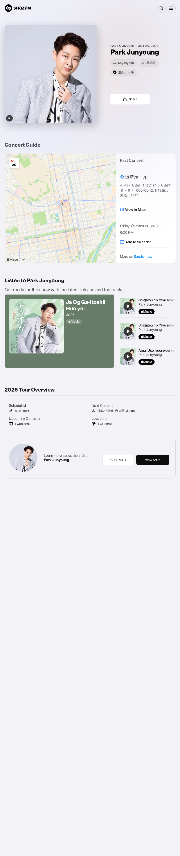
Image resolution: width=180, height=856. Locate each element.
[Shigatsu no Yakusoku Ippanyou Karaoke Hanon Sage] (128, 306)
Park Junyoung (150, 304)
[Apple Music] (88, 321)
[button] (171, 8)
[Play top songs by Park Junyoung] (9, 118)
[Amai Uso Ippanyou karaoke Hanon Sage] (128, 356)
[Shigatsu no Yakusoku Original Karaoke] (128, 331)
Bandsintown (144, 256)
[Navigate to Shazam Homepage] (18, 8)
